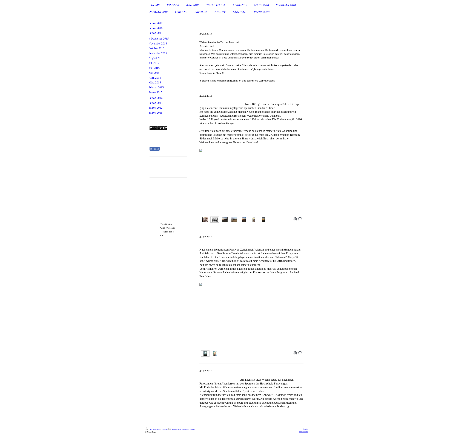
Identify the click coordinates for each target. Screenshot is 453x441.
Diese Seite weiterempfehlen (183, 429)
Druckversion (154, 429)
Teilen (156, 149)
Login (305, 429)
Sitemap (164, 429)
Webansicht (303, 432)
